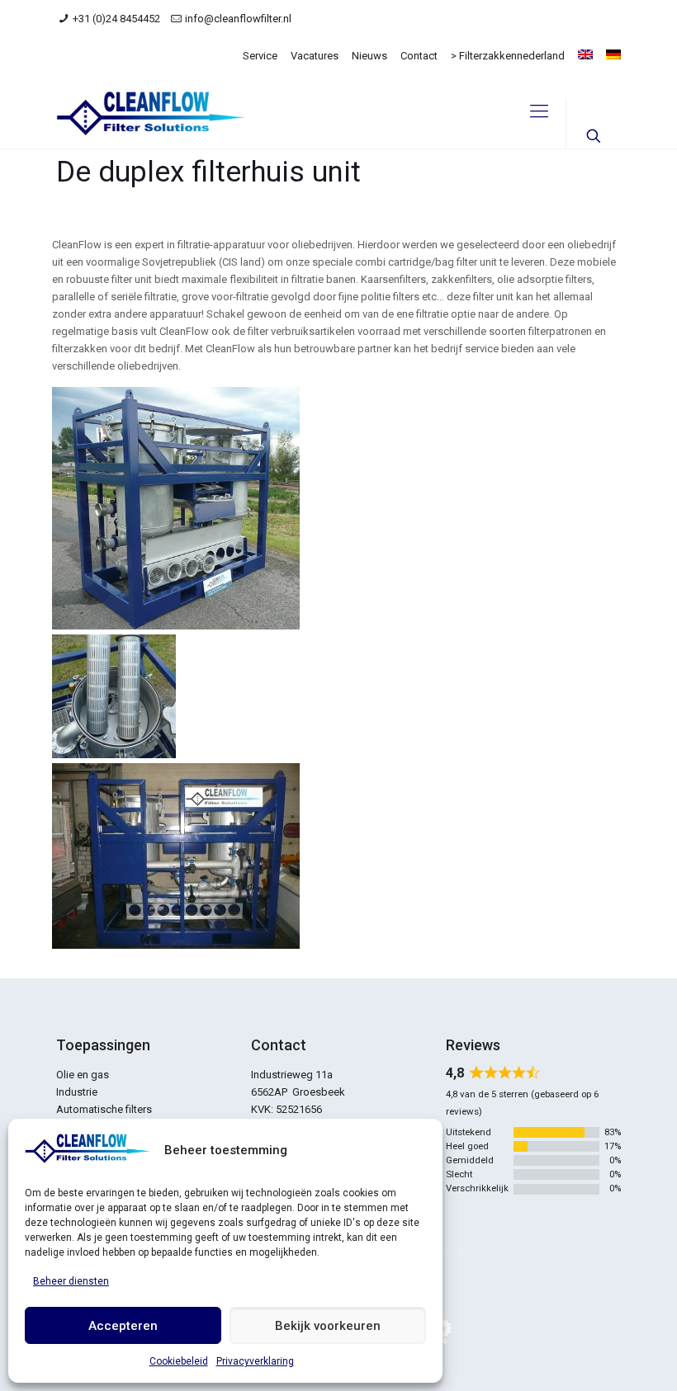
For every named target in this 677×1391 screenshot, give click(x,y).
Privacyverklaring (255, 1361)
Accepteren (123, 1325)
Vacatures (314, 56)
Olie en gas (82, 1074)
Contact (419, 56)
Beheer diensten (71, 1281)
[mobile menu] (539, 111)
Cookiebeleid (178, 1361)
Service (260, 56)
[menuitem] (585, 54)
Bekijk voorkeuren (328, 1325)
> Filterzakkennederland (508, 56)
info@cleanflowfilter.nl (238, 18)
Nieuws (369, 56)
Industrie (76, 1092)
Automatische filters (104, 1109)
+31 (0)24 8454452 (116, 18)
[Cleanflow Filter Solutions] (150, 111)
